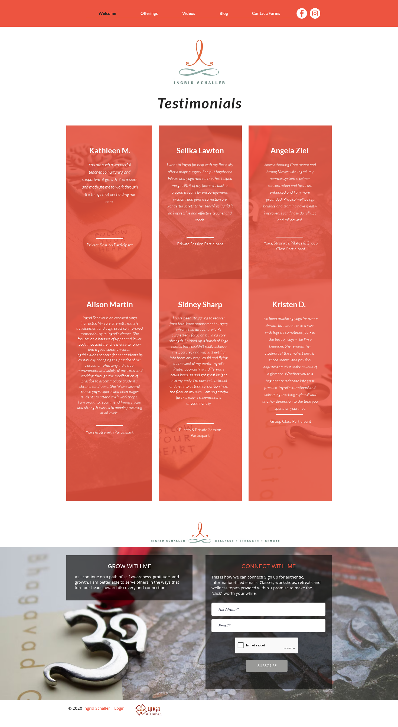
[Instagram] (315, 13)
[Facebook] (301, 13)
